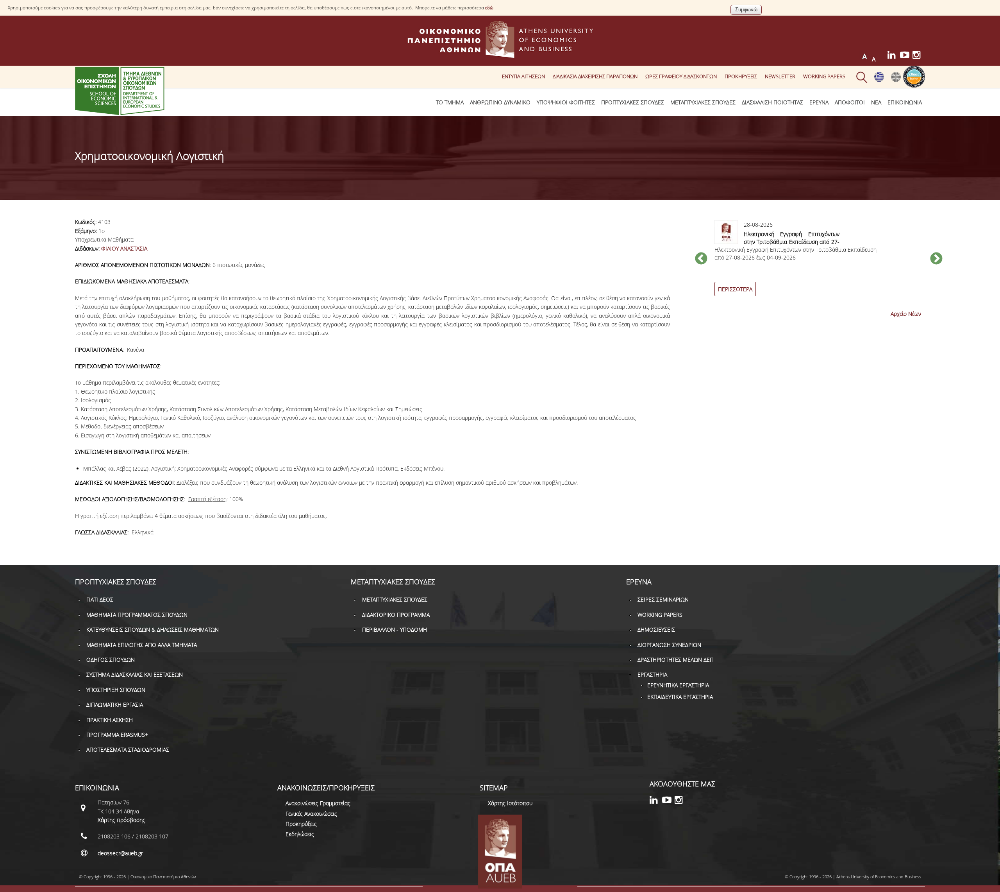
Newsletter (780, 76)
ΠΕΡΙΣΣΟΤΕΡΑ (735, 289)
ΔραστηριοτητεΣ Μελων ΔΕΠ (676, 659)
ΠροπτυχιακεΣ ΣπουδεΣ (632, 102)
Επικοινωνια (905, 102)
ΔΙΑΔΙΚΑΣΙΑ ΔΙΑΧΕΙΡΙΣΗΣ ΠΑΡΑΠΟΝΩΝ (595, 76)
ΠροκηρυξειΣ (741, 76)
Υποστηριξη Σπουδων (115, 689)
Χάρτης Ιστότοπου (510, 803)
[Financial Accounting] (896, 80)
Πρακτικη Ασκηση (109, 720)
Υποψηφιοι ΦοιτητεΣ (566, 102)
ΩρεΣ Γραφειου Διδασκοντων (681, 76)
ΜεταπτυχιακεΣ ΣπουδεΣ (703, 102)
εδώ (489, 7)
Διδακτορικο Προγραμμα (396, 614)
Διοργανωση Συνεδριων (669, 644)
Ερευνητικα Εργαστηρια (678, 685)
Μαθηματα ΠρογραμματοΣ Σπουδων (137, 614)
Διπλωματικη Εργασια (114, 704)
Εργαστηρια (652, 674)
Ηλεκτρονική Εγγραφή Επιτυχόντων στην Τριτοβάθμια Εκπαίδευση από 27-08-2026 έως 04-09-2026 (791, 241)
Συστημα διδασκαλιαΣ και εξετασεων (134, 674)
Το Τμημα (450, 102)
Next (936, 259)
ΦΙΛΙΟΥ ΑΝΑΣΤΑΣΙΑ (124, 248)
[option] (818, 262)
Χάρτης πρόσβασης (121, 820)
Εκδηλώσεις (300, 834)
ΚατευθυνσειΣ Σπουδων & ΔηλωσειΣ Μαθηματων (152, 629)
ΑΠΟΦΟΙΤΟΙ (850, 102)
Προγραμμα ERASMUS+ (117, 734)
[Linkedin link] (894, 56)
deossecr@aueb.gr (120, 853)
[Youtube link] (906, 56)
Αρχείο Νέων (906, 313)
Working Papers (824, 76)
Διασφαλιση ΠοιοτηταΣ (772, 102)
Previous (701, 259)
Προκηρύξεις (301, 824)
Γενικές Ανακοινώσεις (311, 813)
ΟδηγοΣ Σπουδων (110, 659)
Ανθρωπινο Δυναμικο (500, 102)
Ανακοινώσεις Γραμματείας (318, 803)
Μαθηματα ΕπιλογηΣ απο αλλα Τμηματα (141, 644)
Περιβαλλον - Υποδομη (394, 629)
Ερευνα (819, 102)
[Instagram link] (918, 56)
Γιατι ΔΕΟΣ (99, 599)
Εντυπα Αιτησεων (523, 76)
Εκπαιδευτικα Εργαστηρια (680, 696)
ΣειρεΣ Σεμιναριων (663, 599)
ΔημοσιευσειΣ (656, 629)
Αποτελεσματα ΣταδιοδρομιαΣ (127, 749)
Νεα (876, 102)
